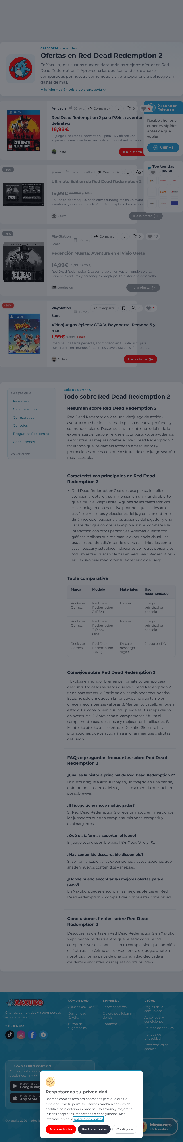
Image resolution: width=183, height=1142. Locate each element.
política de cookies (88, 1119)
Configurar (124, 1129)
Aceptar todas (61, 1129)
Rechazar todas (94, 1129)
